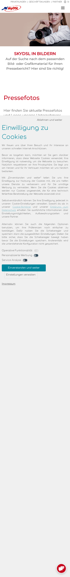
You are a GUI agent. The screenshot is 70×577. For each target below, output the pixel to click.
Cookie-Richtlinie (22, 207)
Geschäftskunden (39, 2)
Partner (57, 2)
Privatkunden (18, 2)
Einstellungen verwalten (21, 274)
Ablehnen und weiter (49, 120)
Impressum (8, 283)
